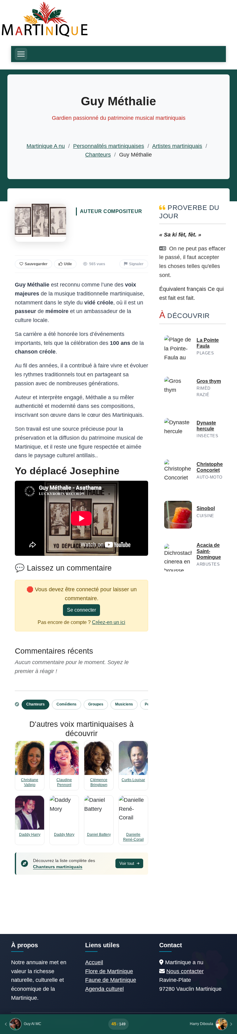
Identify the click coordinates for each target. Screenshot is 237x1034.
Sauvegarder (36, 264)
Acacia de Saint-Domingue (209, 550)
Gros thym (209, 381)
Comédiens (66, 704)
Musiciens (124, 704)
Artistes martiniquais (177, 146)
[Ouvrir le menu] (21, 54)
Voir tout (127, 863)
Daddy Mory (64, 834)
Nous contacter (185, 971)
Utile (68, 264)
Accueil (94, 962)
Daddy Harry (29, 834)
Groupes (95, 704)
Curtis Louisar (133, 780)
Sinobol (206, 508)
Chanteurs (98, 155)
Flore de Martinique (109, 971)
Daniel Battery (99, 834)
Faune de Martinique (110, 980)
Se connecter (81, 610)
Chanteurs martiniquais (57, 866)
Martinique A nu (46, 146)
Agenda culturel (104, 989)
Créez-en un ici (108, 622)
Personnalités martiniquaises (108, 146)
